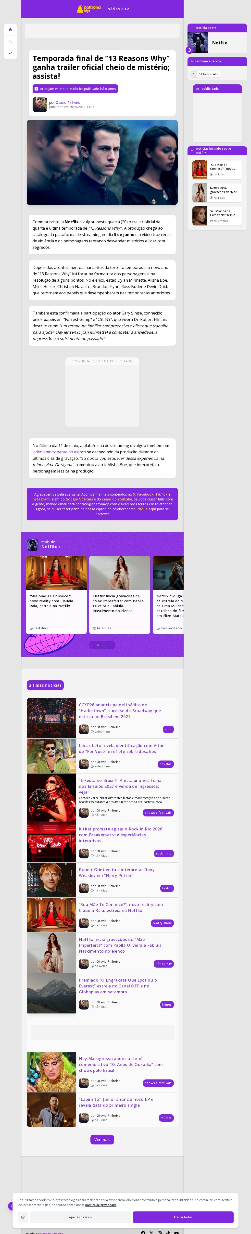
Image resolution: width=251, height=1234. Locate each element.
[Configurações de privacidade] (22, 1217)
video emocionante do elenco (59, 452)
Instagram (41, 499)
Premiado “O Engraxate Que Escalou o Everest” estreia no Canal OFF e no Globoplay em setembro (118, 986)
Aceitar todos (183, 1217)
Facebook (145, 494)
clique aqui (147, 509)
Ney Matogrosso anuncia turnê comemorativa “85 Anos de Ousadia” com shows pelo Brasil (121, 1064)
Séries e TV (118, 9)
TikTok (160, 494)
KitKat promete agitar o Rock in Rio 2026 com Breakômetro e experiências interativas (121, 834)
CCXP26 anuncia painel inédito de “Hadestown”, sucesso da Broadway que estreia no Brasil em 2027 (120, 710)
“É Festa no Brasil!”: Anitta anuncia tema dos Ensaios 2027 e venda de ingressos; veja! (121, 786)
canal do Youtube (116, 499)
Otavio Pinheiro (68, 102)
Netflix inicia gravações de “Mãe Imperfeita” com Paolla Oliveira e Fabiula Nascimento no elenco (121, 945)
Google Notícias (79, 499)
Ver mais (102, 1139)
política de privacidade (100, 1205)
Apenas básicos (80, 1217)
